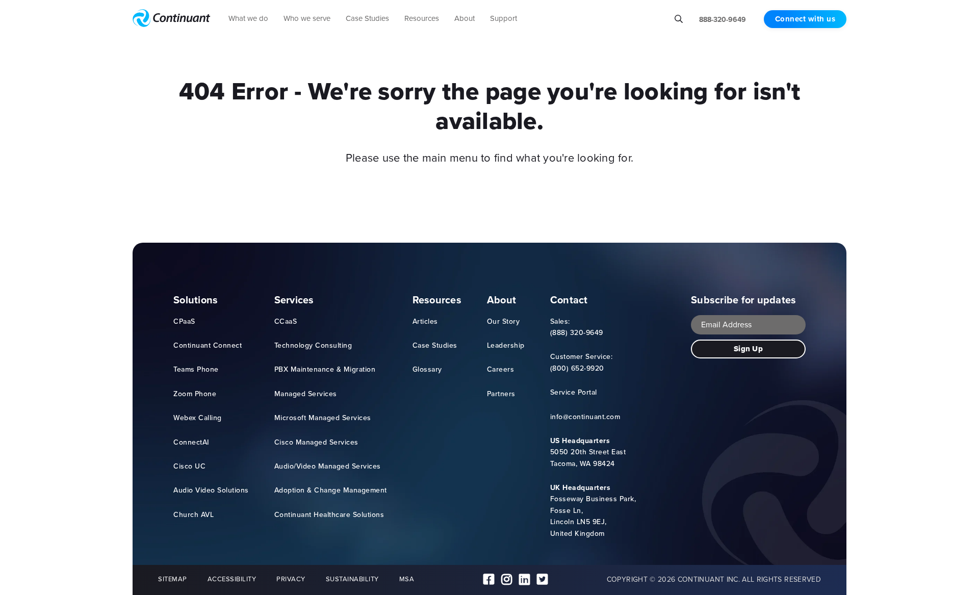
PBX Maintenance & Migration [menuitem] (325, 369)
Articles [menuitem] (425, 321)
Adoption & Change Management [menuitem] (330, 490)
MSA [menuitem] (407, 579)
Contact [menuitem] (569, 300)
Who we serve (307, 18)
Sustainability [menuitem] (352, 579)
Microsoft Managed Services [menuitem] (322, 417)
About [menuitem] (501, 300)
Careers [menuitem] (500, 369)
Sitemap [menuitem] (172, 579)
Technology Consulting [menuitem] (313, 345)
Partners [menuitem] (501, 394)
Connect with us (805, 18)
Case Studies (367, 18)
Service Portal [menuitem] (573, 392)
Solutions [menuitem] (195, 300)
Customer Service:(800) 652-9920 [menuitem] (581, 362)
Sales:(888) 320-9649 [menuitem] (576, 327)
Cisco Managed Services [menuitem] (316, 442)
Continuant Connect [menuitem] (207, 345)
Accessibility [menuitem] (232, 579)
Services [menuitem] (294, 300)
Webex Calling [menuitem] (197, 417)
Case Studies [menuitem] (435, 345)
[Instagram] (506, 580)
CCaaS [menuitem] (285, 321)
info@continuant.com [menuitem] (585, 416)
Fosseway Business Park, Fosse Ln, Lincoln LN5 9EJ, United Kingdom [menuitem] (593, 510)
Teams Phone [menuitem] (196, 369)
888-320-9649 (722, 19)
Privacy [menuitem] (290, 579)
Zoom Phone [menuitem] (194, 394)
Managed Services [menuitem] (305, 394)
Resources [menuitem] (437, 300)
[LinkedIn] (524, 580)
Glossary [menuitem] (427, 369)
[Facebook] (488, 580)
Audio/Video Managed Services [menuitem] (327, 466)
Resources (421, 18)
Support (503, 18)
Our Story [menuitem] (503, 321)
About (464, 18)
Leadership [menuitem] (506, 345)
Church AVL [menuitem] (193, 514)
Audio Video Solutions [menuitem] (211, 490)
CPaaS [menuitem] (184, 321)
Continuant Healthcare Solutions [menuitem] (329, 514)
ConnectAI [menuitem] (191, 442)
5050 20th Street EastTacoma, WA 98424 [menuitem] (588, 452)
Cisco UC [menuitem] (189, 466)
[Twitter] (542, 580)
